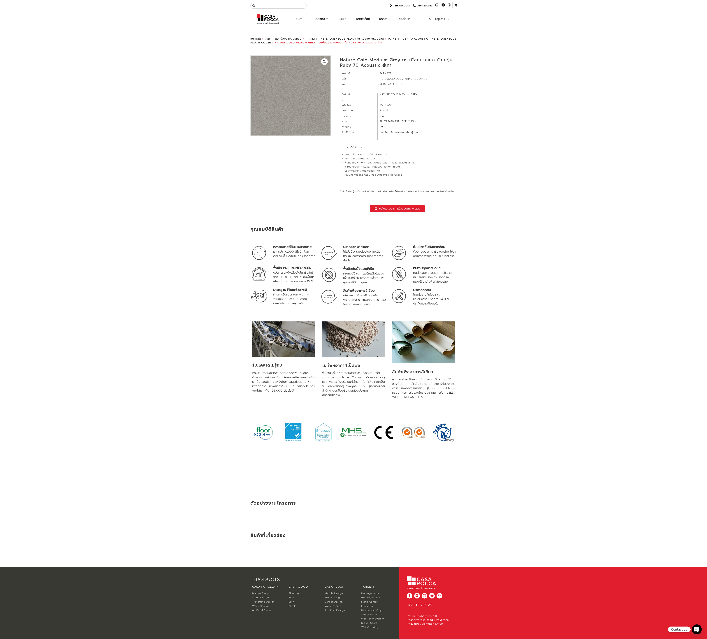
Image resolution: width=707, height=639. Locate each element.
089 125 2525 (419, 605)
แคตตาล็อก (363, 19)
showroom (402, 5)
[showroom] (390, 5)
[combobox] (278, 6)
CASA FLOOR (334, 586)
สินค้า (299, 19)
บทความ (384, 19)
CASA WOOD (298, 586)
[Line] (417, 596)
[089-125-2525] (414, 5)
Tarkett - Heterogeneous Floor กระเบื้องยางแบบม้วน (344, 39)
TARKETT (367, 586)
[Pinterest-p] (439, 596)
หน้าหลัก (255, 39)
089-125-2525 (424, 5)
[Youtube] (432, 596)
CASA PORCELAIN (265, 586)
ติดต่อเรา (404, 19)
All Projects (437, 19)
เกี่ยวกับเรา (321, 19)
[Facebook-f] (409, 596)
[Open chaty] (697, 629)
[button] (324, 61)
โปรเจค (342, 19)
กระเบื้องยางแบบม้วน (288, 39)
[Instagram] (424, 596)
